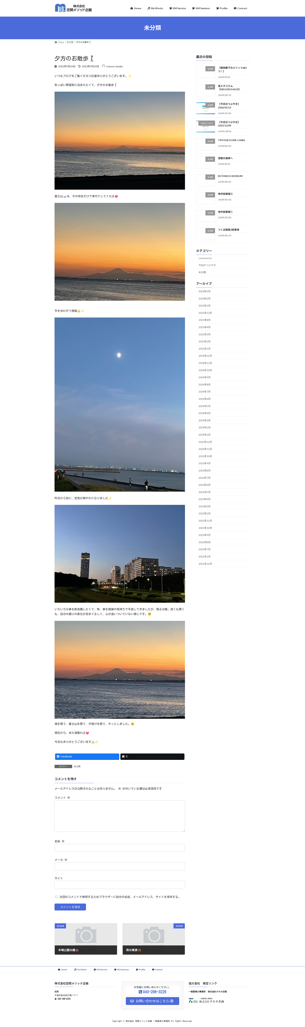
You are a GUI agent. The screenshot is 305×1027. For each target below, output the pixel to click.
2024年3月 (205, 420)
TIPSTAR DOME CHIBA (231, 140)
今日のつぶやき (207, 264)
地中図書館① (225, 211)
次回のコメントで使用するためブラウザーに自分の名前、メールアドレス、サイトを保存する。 (120, 896)
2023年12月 (205, 441)
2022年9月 (205, 534)
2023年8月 (205, 470)
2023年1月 (205, 513)
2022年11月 (205, 520)
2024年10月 (205, 370)
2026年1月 (205, 305)
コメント (62, 797)
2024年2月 (205, 427)
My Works (82, 969)
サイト (59, 878)
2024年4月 (205, 413)
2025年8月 (205, 319)
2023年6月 (205, 484)
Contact (159, 969)
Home (64, 969)
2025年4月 (205, 327)
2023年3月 (205, 506)
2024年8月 (205, 384)
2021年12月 (205, 563)
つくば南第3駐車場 (228, 229)
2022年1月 (205, 556)
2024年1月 (205, 434)
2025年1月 (205, 348)
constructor (205, 258)
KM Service (102, 969)
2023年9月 (205, 463)
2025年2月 (205, 341)
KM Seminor (123, 969)
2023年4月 (205, 499)
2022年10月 (205, 527)
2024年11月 (205, 362)
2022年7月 (205, 549)
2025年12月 (205, 312)
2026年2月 (205, 298)
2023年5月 (205, 491)
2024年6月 (205, 398)
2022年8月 (205, 542)
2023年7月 (205, 477)
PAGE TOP (295, 993)
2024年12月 (205, 355)
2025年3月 (205, 334)
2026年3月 (205, 291)
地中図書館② (225, 193)
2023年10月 (205, 456)
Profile (142, 969)
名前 (59, 841)
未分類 (77, 766)
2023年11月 (205, 448)
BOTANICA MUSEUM (230, 175)
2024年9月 (205, 377)
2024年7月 (205, 391)
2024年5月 (205, 405)
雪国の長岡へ (225, 157)
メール (61, 859)
